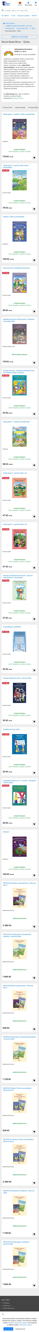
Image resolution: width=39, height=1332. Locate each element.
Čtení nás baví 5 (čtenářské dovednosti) (16, 268)
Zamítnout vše (20, 1329)
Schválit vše (8, 1329)
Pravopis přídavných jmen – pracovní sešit (17, 678)
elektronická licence (8, 910)
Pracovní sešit (6, 192)
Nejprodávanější (20, 107)
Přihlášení (6, 1303)
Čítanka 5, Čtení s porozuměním (13, 217)
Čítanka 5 (6, 832)
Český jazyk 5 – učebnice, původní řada (16, 422)
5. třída (32, 28)
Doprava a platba (23, 16)
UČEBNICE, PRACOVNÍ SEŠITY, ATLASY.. (19, 26)
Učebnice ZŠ (10, 28)
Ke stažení (5, 16)
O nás (13, 16)
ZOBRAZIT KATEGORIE (19, 37)
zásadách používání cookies (17, 1323)
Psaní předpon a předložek (12, 627)
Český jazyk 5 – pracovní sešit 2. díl (15, 524)
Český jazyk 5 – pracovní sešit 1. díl (15, 473)
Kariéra (34, 16)
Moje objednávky (8, 1308)
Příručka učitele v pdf (8, 346)
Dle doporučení (7, 107)
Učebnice (5, 141)
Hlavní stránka (10, 23)
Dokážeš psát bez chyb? (11, 729)
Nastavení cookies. (26, 1325)
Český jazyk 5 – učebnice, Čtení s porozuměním (19, 114)
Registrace (6, 1305)
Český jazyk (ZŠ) (22, 28)
